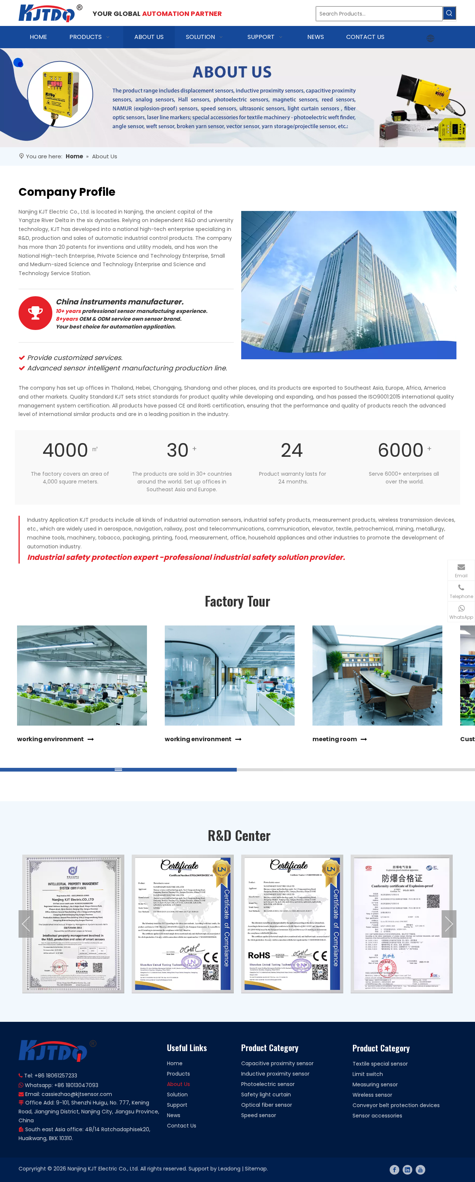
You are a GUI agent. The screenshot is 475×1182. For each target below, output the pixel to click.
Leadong (229, 1168)
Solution (177, 1094)
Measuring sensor (375, 1084)
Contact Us (181, 1125)
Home (175, 1063)
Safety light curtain (266, 1094)
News (173, 1115)
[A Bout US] (237, 97)
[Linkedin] (407, 1170)
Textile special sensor (380, 1063)
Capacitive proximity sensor (277, 1063)
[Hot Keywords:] (449, 13)
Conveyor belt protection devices (396, 1105)
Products (178, 1073)
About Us (178, 1084)
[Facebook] (394, 1170)
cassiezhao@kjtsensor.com (77, 1094)
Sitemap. (256, 1168)
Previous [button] (26, 924)
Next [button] (449, 924)
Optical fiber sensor (266, 1105)
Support (177, 1105)
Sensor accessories (377, 1115)
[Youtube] (420, 1170)
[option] (73, 924)
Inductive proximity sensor (275, 1073)
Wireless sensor (372, 1095)
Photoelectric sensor (268, 1084)
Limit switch (368, 1074)
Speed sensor (258, 1115)
